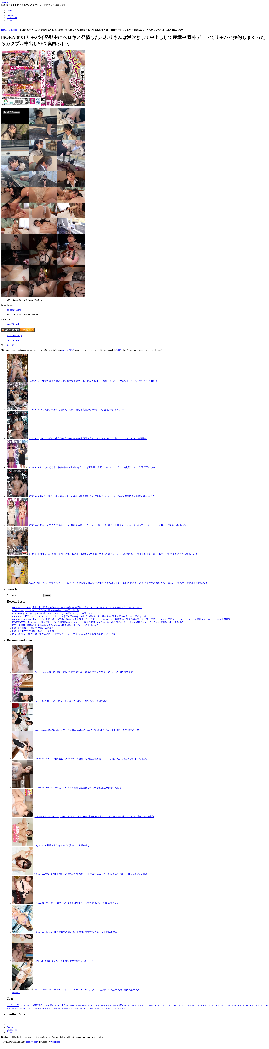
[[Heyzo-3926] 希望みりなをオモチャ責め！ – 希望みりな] (22, 845)
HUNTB (108, 1008)
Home (9, 10)
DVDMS (101, 1008)
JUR (123, 1008)
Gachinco (160, 1005)
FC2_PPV (13, 1005)
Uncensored (12, 17)
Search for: (11, 595)
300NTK (61, 1008)
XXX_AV (264, 1005)
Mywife (113, 1005)
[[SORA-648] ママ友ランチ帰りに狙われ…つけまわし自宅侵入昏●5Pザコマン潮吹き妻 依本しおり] (17, 409)
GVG (86, 1008)
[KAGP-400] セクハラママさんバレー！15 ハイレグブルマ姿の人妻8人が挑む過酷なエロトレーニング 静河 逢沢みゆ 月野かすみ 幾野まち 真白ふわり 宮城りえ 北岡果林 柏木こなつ (118, 583)
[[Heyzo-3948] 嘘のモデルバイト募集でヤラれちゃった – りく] (22, 961)
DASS (31, 1008)
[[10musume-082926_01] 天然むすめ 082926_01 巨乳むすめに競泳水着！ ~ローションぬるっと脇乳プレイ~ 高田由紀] (22, 759)
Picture (10, 20)
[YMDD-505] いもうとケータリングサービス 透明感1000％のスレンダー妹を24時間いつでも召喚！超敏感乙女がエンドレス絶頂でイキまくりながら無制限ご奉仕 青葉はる (97, 622)
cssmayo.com (32, 1042)
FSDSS (15, 1008)
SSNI (179, 1005)
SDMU (257, 1005)
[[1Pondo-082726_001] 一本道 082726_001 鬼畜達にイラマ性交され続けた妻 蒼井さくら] (22, 903)
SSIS (225, 1005)
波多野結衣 (121, 1005)
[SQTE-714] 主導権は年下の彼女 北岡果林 (33, 631)
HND (247, 1005)
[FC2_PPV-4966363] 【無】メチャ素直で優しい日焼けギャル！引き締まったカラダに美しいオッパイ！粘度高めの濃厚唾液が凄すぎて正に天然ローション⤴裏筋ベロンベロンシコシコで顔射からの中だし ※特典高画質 (121, 619)
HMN (55, 1008)
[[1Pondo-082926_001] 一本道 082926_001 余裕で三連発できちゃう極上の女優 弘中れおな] (22, 787)
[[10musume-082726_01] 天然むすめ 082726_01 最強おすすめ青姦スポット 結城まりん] (22, 932)
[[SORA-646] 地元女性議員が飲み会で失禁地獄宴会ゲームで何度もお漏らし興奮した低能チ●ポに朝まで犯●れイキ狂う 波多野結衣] (17, 381)
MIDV (81, 1008)
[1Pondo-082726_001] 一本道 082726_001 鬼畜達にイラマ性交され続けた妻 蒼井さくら (76, 903)
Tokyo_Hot (104, 1005)
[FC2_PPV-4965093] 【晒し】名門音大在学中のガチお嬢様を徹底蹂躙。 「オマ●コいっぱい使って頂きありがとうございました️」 (77, 607)
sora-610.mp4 (13, 324)
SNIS (229, 1005)
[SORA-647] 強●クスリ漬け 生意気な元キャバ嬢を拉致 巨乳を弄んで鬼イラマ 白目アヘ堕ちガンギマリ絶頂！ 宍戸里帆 (87, 438)
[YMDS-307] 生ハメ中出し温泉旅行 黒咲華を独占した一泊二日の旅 (45, 610)
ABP (239, 1005)
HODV (49, 1008)
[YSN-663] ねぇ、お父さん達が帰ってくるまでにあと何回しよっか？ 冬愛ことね (52, 613)
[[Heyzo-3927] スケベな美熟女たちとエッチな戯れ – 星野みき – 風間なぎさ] (22, 701)
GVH (26, 1008)
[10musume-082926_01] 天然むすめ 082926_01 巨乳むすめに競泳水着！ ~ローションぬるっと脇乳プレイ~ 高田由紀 (90, 759)
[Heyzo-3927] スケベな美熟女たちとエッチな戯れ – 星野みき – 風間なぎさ (70, 701)
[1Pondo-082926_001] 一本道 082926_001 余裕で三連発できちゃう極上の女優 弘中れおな (77, 787)
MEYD (184, 1005)
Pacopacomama (73, 1005)
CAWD (36, 1008)
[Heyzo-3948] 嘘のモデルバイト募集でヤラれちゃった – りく (64, 961)
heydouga (195, 1005)
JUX (189, 1005)
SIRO (62, 1005)
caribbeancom (27, 1005)
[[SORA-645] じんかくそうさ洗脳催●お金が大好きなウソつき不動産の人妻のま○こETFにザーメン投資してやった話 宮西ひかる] (17, 467)
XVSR (118, 1008)
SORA (71, 350)
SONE (44, 1008)
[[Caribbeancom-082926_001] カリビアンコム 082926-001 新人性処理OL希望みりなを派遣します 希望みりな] (22, 730)
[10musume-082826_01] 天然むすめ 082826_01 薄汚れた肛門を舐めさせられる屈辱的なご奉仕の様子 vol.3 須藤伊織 (90, 874)
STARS (205, 1005)
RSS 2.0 (119, 350)
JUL (166, 1005)
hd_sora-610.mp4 (14, 310)
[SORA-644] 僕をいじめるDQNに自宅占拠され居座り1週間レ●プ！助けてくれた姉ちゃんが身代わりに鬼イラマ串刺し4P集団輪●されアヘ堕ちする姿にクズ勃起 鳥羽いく (113, 554)
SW (40, 1008)
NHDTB (10, 1008)
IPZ (201, 1005)
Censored (11, 15)
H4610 (91, 1008)
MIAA (252, 1005)
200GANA (95, 1005)
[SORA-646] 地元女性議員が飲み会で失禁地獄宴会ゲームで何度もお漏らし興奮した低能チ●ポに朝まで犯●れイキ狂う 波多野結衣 (93, 381)
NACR (21, 1008)
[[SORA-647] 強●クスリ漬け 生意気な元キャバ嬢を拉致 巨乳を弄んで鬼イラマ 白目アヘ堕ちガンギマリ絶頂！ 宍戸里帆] (17, 438)
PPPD (66, 1008)
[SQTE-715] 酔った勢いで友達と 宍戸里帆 (33, 628)
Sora (8, 345)
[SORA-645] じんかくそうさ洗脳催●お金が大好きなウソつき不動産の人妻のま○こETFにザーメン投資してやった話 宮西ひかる (91, 467)
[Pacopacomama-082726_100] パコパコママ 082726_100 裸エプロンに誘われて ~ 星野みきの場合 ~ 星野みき (86, 989)
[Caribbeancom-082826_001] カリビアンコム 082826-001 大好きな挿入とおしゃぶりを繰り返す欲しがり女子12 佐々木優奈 (94, 816)
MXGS (220, 1005)
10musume (55, 1005)
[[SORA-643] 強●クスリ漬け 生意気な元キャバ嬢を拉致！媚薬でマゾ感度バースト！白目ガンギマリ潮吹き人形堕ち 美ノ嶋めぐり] (17, 496)
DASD (76, 1008)
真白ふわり (17, 345)
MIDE (211, 1005)
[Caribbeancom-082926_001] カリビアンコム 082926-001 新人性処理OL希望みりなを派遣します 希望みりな (86, 730)
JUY (215, 1005)
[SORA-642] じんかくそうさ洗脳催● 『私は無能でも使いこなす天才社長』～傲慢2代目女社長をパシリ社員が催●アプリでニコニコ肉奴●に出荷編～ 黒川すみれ (108, 525)
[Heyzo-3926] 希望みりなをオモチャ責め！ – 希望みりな (62, 845)
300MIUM (152, 1005)
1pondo (46, 1005)
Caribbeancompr (133, 1005)
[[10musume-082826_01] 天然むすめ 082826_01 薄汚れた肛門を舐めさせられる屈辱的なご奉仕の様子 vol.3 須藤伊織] (22, 874)
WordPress (55, 1042)
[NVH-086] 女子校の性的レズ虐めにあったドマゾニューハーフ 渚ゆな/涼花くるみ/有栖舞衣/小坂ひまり (63, 634)
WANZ (234, 1005)
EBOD (174, 1005)
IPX (170, 1005)
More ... (16, 992)
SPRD (71, 1008)
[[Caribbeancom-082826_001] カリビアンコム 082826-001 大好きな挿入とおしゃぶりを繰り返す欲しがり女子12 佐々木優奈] (22, 816)
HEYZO (38, 1005)
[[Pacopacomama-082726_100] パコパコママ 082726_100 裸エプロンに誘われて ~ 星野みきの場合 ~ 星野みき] (22, 989)
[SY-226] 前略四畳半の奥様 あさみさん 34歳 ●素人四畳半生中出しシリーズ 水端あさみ (55, 625)
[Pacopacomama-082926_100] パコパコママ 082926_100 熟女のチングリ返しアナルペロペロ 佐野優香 (83, 672)
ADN (96, 1008)
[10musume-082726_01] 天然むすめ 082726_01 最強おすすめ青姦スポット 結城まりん (75, 932)
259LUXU (144, 1005)
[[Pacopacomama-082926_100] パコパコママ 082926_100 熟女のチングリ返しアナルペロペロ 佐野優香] (22, 672)
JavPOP (4, 2)
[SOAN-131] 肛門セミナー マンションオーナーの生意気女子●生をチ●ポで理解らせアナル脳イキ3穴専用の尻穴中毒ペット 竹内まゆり (79, 616)
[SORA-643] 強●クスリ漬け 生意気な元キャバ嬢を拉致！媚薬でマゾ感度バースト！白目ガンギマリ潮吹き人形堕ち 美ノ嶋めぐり (92, 496)
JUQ (243, 1005)
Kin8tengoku (85, 1005)
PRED (114, 1008)
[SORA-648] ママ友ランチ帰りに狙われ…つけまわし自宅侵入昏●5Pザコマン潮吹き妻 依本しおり (76, 409)
